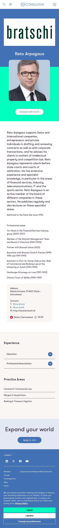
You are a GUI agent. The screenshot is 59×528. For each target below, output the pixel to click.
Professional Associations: (19, 363)
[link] (21, 503)
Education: (12, 354)
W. (22, 310)
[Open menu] (54, 4)
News (6, 482)
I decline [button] (29, 515)
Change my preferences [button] (29, 521)
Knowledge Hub (10, 479)
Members (7, 472)
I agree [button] (29, 510)
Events (6, 486)
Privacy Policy (21, 503)
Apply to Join (29, 440)
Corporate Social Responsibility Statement (36, 472)
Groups (7, 475)
